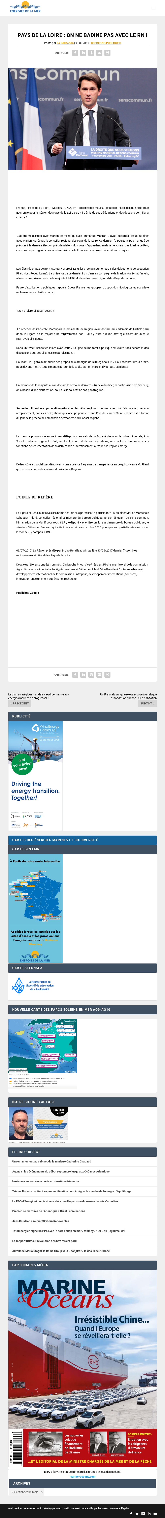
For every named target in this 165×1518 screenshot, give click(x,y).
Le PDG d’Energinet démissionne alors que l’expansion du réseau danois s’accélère (65, 1201)
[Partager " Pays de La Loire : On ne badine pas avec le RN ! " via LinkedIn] (83, 53)
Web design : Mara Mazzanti (24, 1508)
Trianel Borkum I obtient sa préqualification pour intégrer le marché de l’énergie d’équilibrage (71, 1191)
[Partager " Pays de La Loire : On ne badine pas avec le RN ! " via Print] (107, 53)
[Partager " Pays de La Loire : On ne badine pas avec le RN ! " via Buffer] (91, 53)
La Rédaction (65, 43)
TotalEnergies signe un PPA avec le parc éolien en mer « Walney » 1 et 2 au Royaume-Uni (68, 1231)
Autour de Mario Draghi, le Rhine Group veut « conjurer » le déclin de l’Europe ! (61, 1251)
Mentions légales (119, 1508)
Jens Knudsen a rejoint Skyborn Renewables (40, 1221)
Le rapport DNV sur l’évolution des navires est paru (44, 1241)
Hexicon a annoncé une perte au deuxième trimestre (45, 1181)
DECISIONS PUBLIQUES (106, 43)
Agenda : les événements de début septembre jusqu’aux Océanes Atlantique (61, 1171)
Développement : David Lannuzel (61, 1508)
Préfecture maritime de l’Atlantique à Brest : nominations (48, 1211)
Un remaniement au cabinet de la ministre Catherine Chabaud (51, 1161)
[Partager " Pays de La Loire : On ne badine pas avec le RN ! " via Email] (99, 53)
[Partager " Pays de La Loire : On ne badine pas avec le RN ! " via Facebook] (75, 53)
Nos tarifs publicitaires (95, 1508)
